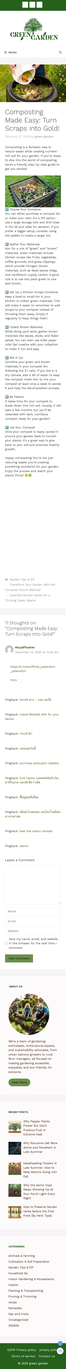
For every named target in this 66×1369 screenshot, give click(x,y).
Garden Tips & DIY (22, 579)
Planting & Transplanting (25, 1290)
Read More (19, 1082)
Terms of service (23, 1356)
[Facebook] (25, 5)
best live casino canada (36, 831)
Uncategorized (18, 1319)
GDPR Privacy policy (21, 1350)
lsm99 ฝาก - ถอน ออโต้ (35, 699)
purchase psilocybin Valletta (39, 763)
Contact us (47, 1356)
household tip (18, 1273)
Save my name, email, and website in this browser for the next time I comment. (33, 943)
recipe (12, 1302)
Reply (13, 680)
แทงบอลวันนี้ (28, 748)
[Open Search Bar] (60, 52)
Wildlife (13, 1325)
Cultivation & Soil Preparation (28, 1261)
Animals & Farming (21, 1255)
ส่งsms (24, 846)
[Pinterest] (32, 5)
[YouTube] (39, 5)
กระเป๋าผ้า (26, 733)
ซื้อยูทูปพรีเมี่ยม (29, 797)
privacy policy (49, 1350)
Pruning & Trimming (22, 1296)
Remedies (15, 1308)
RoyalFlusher (25, 647)
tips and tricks (18, 1314)
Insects (13, 1285)
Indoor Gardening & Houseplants (31, 1279)
